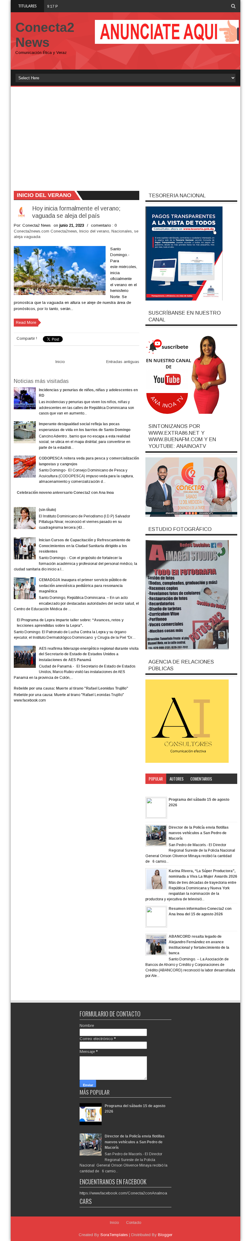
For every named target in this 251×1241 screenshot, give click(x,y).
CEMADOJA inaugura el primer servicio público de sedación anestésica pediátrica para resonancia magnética (83, 585)
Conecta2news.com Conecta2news (45, 231)
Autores (177, 779)
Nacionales (121, 231)
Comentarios (201, 779)
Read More (26, 322)
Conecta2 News (44, 35)
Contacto (133, 1222)
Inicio (60, 361)
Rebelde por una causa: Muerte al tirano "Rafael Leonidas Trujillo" (71, 688)
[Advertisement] (125, 136)
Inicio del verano (94, 231)
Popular (156, 779)
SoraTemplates (114, 1234)
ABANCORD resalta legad (86, 6)
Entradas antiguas (122, 361)
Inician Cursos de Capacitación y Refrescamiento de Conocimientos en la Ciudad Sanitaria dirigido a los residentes (84, 546)
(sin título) (47, 510)
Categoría (157, 789)
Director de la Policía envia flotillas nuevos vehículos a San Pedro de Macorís (199, 833)
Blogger (165, 1234)
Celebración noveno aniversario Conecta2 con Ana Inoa (65, 492)
